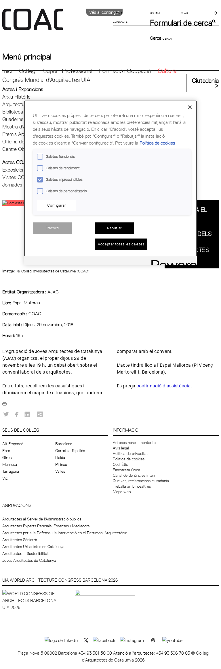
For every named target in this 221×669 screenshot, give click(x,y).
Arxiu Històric (16, 96)
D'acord (52, 227)
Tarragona (10, 471)
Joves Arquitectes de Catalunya (29, 560)
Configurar (56, 205)
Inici (7, 70)
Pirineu (61, 464)
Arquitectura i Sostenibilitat (25, 553)
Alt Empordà (12, 443)
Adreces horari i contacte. (135, 442)
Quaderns (12, 119)
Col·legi (28, 70)
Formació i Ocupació (125, 70)
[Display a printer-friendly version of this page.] (4, 405)
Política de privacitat (130, 453)
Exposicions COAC (22, 169)
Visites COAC (16, 177)
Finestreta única (126, 469)
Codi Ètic (120, 464)
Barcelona (63, 443)
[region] (110, 182)
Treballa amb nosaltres (132, 486)
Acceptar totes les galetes (121, 244)
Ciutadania (205, 80)
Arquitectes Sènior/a (19, 539)
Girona (8, 457)
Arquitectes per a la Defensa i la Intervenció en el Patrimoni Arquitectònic (64, 532)
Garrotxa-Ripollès (70, 450)
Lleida (60, 457)
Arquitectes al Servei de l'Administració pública (41, 519)
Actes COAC (16, 162)
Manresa (9, 464)
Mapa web (122, 491)
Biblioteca (12, 111)
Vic (5, 478)
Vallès (60, 471)
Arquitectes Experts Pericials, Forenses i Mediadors (45, 525)
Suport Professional (67, 70)
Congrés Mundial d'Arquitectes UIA (46, 79)
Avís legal (121, 448)
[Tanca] (190, 107)
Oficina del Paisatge (23, 141)
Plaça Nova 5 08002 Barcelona (48, 653)
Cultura (167, 70)
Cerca (156, 38)
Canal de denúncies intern (134, 475)
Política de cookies (128, 459)
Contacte (120, 21)
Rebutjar (114, 227)
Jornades (12, 184)
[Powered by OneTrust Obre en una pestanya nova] (172, 261)
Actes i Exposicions (22, 89)
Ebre (6, 450)
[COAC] (56, 23)
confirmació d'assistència (163, 386)
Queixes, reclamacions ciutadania (141, 480)
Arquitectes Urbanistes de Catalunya (33, 546)
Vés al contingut (104, 12)
